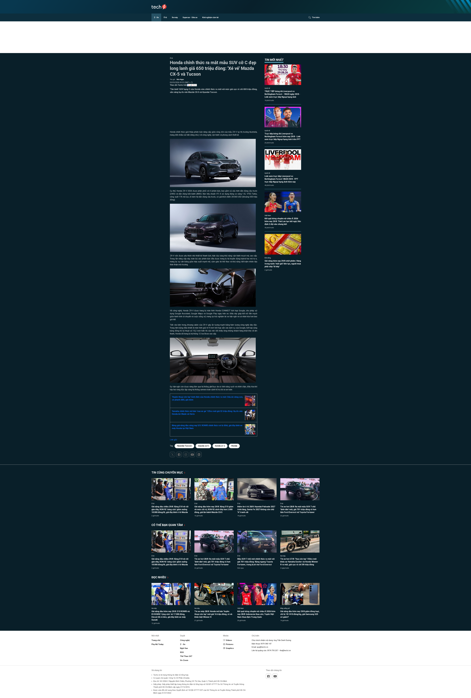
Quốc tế (267, 88)
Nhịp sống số (285, 608)
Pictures (229, 644)
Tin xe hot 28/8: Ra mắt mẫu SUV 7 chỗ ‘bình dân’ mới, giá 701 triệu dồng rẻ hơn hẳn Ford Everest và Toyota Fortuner (298, 509)
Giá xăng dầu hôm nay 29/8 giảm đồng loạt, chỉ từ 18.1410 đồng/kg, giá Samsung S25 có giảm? (299, 614)
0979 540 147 (266, 644)
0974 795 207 (272, 650)
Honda (234, 446)
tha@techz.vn (285, 650)
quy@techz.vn (262, 647)
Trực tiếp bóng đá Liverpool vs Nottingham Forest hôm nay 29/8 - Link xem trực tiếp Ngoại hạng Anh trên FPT (283, 136)
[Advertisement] (213, 113)
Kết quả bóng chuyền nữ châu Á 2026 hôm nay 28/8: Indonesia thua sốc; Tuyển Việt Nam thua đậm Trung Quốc (256, 614)
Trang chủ (155, 640)
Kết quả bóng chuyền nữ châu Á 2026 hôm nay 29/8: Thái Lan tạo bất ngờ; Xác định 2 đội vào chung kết (283, 221)
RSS (182, 652)
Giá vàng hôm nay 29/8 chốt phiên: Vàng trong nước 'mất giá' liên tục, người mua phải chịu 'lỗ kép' (283, 264)
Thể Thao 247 (186, 656)
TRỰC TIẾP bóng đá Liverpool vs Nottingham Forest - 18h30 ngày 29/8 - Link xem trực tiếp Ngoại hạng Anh (282, 94)
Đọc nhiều (159, 577)
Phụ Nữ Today (157, 644)
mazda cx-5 (203, 446)
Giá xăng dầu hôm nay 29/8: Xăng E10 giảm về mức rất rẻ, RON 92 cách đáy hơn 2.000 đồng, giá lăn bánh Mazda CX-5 (213, 509)
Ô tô (165, 17)
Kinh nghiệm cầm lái (210, 17)
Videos (229, 640)
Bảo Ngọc (180, 79)
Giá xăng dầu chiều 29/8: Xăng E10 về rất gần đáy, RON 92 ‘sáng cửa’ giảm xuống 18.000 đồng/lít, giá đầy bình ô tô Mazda (169, 509)
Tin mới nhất (274, 60)
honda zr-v (220, 446)
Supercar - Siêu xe (190, 17)
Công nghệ (185, 640)
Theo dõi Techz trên (178, 85)
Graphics (230, 648)
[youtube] (192, 454)
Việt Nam (268, 215)
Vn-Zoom (184, 660)
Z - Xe (156, 17)
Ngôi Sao (184, 648)
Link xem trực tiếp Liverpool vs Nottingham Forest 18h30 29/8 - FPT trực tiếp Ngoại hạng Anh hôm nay (281, 179)
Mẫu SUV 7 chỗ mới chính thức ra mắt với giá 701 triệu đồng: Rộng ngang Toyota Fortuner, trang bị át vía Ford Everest (256, 562)
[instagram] (185, 454)
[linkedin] (199, 454)
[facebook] (179, 454)
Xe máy (175, 17)
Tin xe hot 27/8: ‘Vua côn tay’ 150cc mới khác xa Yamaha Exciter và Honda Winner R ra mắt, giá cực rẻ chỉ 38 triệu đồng (299, 562)
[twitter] (172, 454)
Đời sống (268, 258)
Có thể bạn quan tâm (167, 525)
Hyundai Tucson (184, 446)
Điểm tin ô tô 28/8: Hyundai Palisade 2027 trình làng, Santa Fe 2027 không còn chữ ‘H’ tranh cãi (256, 509)
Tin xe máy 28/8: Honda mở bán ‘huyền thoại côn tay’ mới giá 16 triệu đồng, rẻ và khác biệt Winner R (213, 614)
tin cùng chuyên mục (167, 472)
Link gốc (173, 440)
